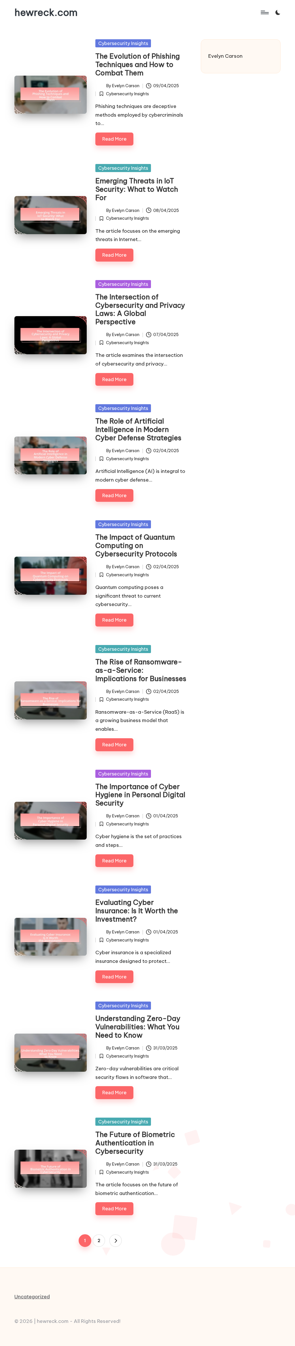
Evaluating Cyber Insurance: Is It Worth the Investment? (136, 910)
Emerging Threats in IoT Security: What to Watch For (136, 189)
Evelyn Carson (225, 56)
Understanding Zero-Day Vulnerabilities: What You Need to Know (137, 1026)
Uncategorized (32, 1296)
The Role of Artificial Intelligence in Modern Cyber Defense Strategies (138, 429)
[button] (115, 1240)
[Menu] (264, 12)
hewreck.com (45, 12)
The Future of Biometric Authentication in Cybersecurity (135, 1142)
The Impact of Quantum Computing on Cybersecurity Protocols (136, 545)
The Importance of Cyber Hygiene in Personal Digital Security (140, 795)
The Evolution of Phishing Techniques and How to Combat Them (137, 64)
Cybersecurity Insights (123, 43)
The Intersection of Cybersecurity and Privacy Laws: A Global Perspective (140, 309)
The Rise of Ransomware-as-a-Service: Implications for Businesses (140, 670)
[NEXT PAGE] (115, 1240)
